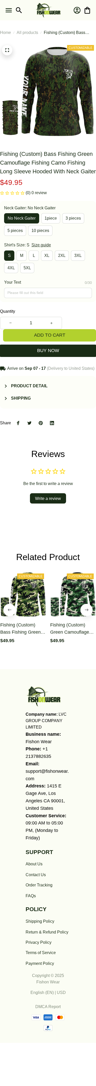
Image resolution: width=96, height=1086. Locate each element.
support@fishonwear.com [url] (47, 775)
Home (5, 32)
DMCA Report (48, 1006)
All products (27, 32)
